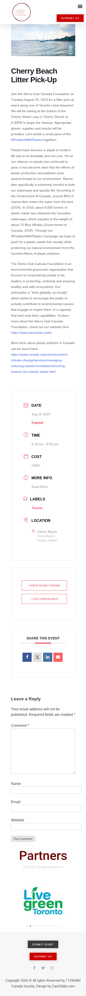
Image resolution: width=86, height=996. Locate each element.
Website (17, 820)
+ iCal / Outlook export (44, 598)
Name (16, 784)
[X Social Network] (37, 657)
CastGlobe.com (63, 986)
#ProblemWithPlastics (26, 140)
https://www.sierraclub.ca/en (31, 332)
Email (15, 802)
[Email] (58, 657)
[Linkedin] (47, 657)
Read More (40, 487)
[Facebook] (34, 968)
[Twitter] (43, 968)
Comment (20, 725)
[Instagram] (52, 968)
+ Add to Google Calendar (44, 585)
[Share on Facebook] (27, 657)
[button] (80, 6)
